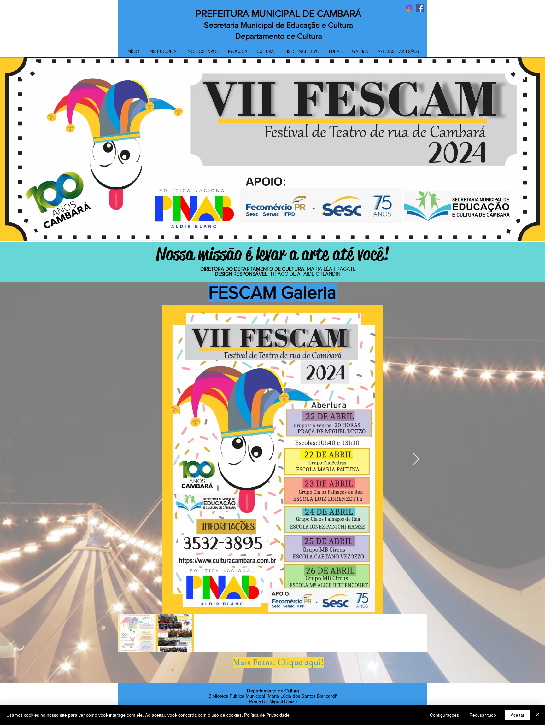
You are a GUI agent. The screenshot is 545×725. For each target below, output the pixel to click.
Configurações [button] (444, 715)
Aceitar (517, 715)
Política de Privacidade (267, 715)
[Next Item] (416, 459)
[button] (163, 51)
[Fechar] (537, 715)
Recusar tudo (482, 715)
